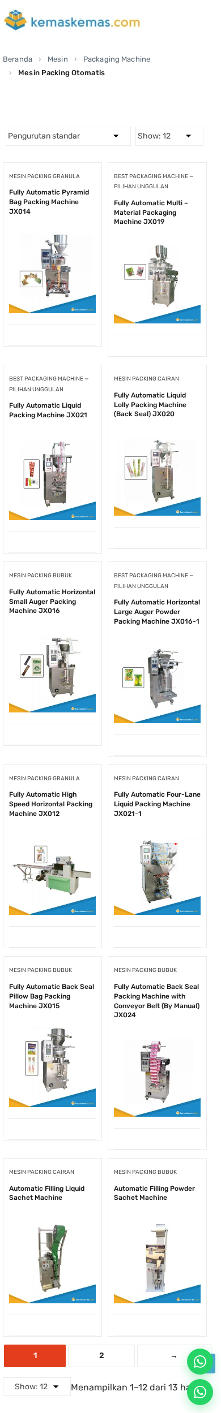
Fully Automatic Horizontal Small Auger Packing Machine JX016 (52, 601)
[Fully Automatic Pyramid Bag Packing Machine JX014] (52, 235)
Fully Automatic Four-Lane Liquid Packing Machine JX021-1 (157, 804)
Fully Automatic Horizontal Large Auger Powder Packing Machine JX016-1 (157, 611)
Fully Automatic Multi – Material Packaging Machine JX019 (151, 212)
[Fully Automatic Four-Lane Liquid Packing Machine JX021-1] (157, 836)
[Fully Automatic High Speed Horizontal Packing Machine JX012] (52, 836)
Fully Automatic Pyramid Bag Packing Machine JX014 (49, 201)
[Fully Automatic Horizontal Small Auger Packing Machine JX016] (52, 634)
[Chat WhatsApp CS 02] (200, 1392)
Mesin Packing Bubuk (40, 575)
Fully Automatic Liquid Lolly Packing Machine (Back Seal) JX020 (150, 404)
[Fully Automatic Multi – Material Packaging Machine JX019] (157, 245)
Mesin (58, 59)
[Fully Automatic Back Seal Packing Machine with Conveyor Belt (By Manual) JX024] (157, 1038)
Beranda (17, 59)
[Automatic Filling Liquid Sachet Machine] (52, 1225)
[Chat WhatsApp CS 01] (200, 1362)
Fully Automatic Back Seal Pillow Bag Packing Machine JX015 (51, 996)
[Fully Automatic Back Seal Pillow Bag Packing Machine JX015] (52, 1028)
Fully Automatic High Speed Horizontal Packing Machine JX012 (50, 804)
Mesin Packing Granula (44, 176)
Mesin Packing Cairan (146, 378)
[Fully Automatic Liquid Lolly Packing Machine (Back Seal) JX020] (157, 437)
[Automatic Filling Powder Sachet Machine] (157, 1225)
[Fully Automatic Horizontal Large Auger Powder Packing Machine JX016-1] (157, 644)
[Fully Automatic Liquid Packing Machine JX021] (52, 442)
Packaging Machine (116, 59)
